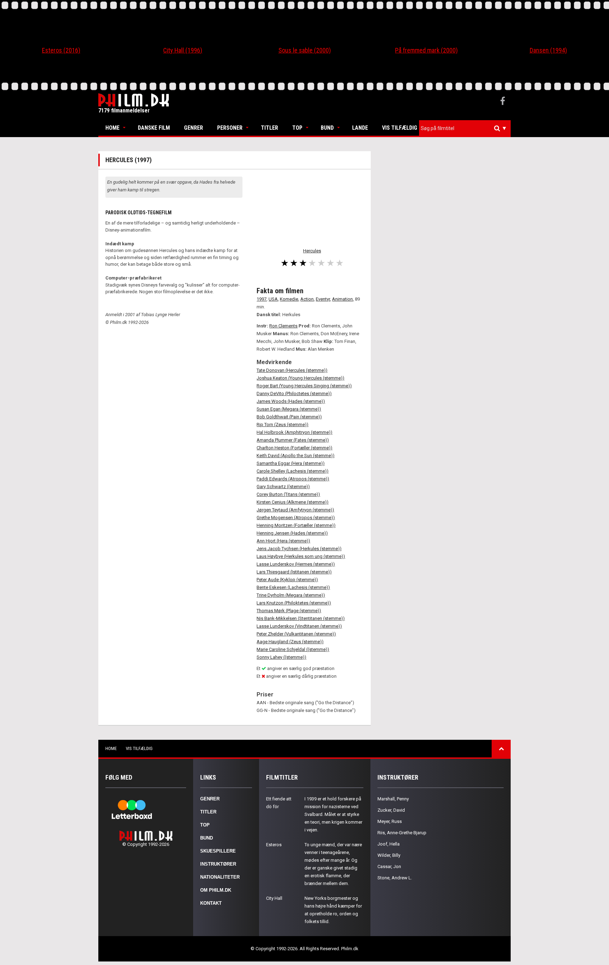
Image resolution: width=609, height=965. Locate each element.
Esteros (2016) (61, 50)
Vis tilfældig (399, 127)
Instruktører (218, 864)
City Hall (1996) (182, 50)
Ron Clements (283, 325)
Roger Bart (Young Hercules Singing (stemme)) (304, 385)
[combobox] (465, 128)
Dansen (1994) (548, 50)
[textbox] (466, 128)
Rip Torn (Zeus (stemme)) (282, 424)
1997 (261, 299)
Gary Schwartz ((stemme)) (283, 486)
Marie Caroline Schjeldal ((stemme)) (293, 649)
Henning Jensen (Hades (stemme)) (292, 533)
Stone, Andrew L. (394, 877)
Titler (269, 127)
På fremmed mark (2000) (426, 50)
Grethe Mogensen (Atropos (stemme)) (296, 517)
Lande (360, 127)
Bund (327, 127)
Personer (229, 127)
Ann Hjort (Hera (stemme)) (283, 540)
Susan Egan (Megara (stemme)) (289, 409)
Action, (307, 299)
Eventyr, (323, 299)
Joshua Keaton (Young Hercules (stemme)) (300, 378)
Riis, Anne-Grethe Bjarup (401, 832)
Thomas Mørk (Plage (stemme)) (289, 610)
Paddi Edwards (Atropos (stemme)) (293, 478)
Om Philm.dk (215, 890)
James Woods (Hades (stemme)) (291, 401)
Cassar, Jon (389, 866)
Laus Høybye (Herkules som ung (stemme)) (301, 556)
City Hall (274, 898)
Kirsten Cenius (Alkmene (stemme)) (292, 502)
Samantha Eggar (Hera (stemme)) (291, 463)
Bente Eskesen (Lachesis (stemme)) (293, 587)
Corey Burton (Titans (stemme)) (288, 494)
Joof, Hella (388, 844)
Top (297, 127)
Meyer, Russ (389, 821)
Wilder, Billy (388, 855)
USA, (274, 299)
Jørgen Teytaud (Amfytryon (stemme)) (295, 509)
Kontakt (211, 903)
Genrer (193, 127)
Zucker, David (391, 810)
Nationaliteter (220, 877)
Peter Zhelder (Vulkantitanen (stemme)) (296, 634)
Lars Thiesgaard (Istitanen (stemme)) (294, 571)
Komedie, (289, 299)
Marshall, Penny (393, 798)
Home (112, 127)
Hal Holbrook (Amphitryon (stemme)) (294, 432)
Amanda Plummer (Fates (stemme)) (293, 440)
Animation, (343, 299)
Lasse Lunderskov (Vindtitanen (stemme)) (299, 626)
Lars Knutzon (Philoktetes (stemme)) (294, 603)
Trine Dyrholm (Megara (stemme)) (291, 595)
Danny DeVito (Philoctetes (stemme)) (294, 393)
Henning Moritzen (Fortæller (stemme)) (296, 525)
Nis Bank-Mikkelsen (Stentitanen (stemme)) (301, 618)
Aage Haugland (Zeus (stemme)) (290, 641)
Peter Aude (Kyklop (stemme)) (287, 579)
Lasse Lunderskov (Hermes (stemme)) (296, 564)
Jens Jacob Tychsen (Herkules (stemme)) (299, 548)
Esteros (274, 844)
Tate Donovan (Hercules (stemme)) (292, 370)
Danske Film (154, 127)
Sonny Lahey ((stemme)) (281, 657)
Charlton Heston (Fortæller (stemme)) (294, 447)
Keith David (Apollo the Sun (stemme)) (295, 455)
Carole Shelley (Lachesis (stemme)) (292, 471)
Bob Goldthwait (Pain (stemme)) (289, 416)
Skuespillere (218, 851)
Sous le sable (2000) (304, 50)
